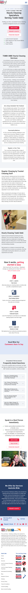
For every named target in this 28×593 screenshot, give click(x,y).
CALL (14, 443)
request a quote (16, 270)
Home (5, 8)
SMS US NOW (14, 27)
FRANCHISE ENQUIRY (14, 35)
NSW (8, 8)
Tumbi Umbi (11, 8)
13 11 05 (23, 269)
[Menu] (26, 2)
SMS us (9, 270)
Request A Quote (14, 31)
